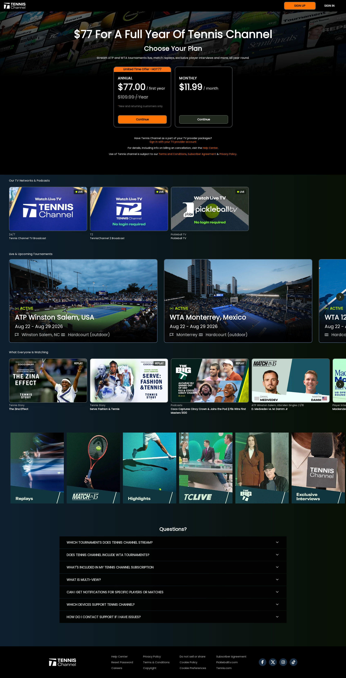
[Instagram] (284, 662)
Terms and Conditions (173, 154)
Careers (116, 668)
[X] (274, 662)
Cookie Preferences (193, 668)
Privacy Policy (227, 154)
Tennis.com (224, 668)
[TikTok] (294, 662)
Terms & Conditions (156, 662)
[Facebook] (263, 662)
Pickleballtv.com (227, 662)
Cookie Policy (188, 662)
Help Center (210, 148)
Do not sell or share (192, 656)
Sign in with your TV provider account (173, 142)
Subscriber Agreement (202, 154)
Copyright (149, 668)
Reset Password (122, 662)
